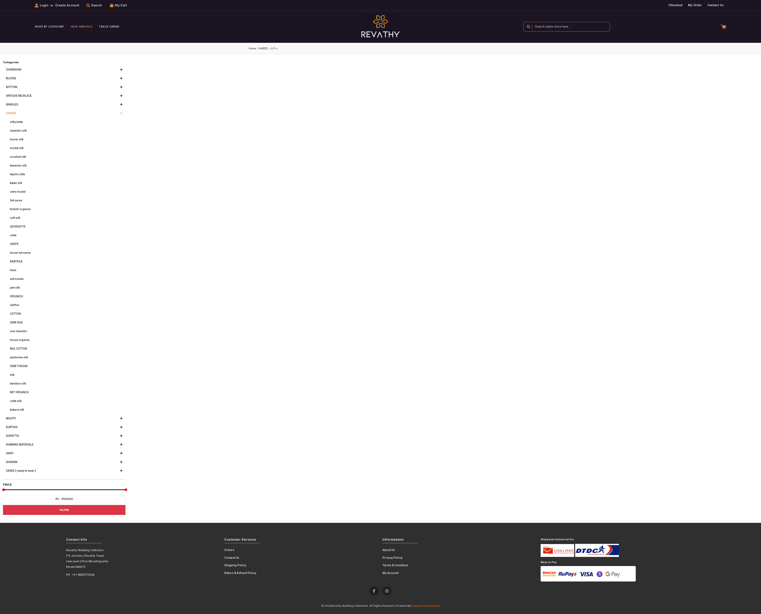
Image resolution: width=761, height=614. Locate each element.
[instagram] (386, 590)
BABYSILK (16, 261)
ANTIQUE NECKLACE (19, 95)
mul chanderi (18, 331)
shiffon (14, 305)
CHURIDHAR (13, 69)
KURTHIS (11, 427)
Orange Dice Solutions (426, 605)
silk (12, 374)
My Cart (121, 5)
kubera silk (17, 409)
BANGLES (12, 104)
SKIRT (10, 453)
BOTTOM (11, 87)
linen (13, 270)
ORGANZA (16, 296)
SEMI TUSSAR (19, 366)
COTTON (15, 313)
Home (252, 48)
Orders (229, 550)
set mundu (17, 278)
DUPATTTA (12, 435)
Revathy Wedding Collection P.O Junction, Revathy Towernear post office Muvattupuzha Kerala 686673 (87, 558)
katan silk (16, 183)
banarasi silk (18, 165)
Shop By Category (49, 26)
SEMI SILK (16, 322)
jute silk (15, 287)
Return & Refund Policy (240, 573)
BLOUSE (11, 78)
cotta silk (16, 401)
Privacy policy (392, 557)
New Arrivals (81, 26)
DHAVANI (11, 462)
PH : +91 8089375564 (80, 574)
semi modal (18, 191)
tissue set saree (20, 252)
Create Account (67, 5)
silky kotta (16, 121)
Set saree (16, 200)
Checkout (675, 5)
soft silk (15, 217)
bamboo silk (18, 383)
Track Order (109, 26)
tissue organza (20, 339)
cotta (13, 235)
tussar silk (16, 139)
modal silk (17, 148)
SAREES (263, 48)
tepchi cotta (17, 174)
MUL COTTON (18, 348)
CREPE (14, 244)
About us (388, 550)
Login (44, 5)
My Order (695, 5)
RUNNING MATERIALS (19, 444)
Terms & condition (395, 565)
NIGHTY (11, 418)
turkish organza (20, 209)
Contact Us (715, 5)
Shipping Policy (235, 565)
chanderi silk (18, 130)
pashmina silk (19, 357)
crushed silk (18, 156)
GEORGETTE (18, 226)
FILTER (64, 510)
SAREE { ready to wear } (21, 470)
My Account (390, 573)
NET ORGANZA (19, 392)
